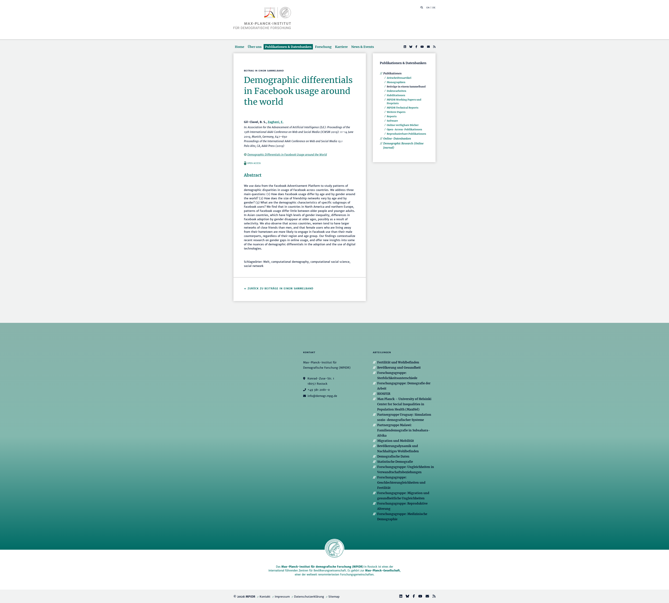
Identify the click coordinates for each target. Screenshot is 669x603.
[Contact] (426, 596)
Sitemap (334, 596)
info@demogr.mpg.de (322, 396)
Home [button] (239, 47)
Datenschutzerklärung (309, 596)
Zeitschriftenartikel (399, 77)
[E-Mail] (428, 46)
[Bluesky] (410, 46)
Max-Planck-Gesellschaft (382, 570)
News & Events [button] (362, 47)
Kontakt (265, 596)
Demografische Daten (393, 456)
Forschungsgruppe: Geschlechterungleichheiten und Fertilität (401, 482)
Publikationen (392, 73)
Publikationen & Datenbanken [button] (288, 47)
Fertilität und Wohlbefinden (398, 362)
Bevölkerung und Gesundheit (399, 368)
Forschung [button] (323, 47)
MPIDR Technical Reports (402, 107)
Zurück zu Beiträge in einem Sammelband (280, 288)
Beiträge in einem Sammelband (406, 86)
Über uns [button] (255, 47)
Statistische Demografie (395, 462)
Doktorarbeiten (396, 91)
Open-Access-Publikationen (404, 129)
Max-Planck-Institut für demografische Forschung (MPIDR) (322, 566)
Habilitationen (396, 95)
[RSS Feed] (434, 46)
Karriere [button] (341, 47)
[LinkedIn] (404, 46)
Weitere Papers (396, 112)
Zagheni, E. (275, 122)
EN (428, 7)
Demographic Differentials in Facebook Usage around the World (287, 154)
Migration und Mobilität (395, 441)
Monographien (396, 82)
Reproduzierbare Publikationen (406, 133)
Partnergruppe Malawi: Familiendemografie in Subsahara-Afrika (403, 430)
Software (392, 120)
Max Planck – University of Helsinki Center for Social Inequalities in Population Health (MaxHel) (404, 404)
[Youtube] (422, 46)
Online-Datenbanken (397, 138)
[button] (422, 7)
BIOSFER (383, 394)
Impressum (282, 596)
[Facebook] (416, 46)
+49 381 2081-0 (318, 389)
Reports (392, 116)
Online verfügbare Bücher (403, 125)
